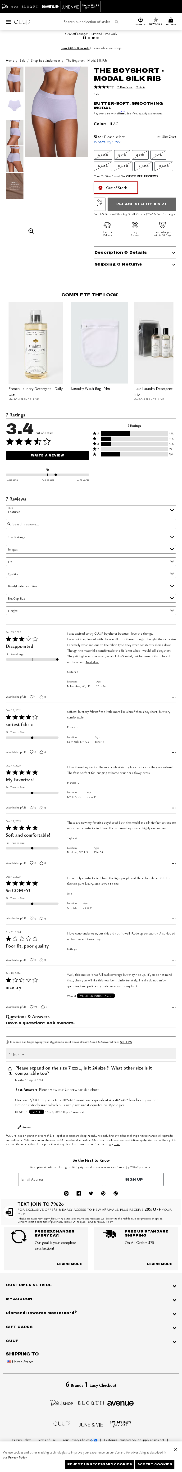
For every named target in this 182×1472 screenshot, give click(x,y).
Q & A (140, 87)
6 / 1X (123, 166)
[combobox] (91, 21)
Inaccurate (79, 1112)
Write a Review (47, 455)
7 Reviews (124, 87)
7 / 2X (143, 166)
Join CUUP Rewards (75, 48)
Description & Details (121, 252)
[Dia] (61, 1402)
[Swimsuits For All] (120, 1423)
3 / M (140, 155)
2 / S (122, 155)
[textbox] (91, 1032)
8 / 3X (164, 166)
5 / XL (103, 166)
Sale (22, 60)
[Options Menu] (173, 697)
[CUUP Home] (22, 21)
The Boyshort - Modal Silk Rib (86, 60)
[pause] (84, 38)
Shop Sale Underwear (45, 60)
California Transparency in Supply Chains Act (134, 1440)
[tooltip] (10, 6)
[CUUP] (62, 1424)
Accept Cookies (154, 1464)
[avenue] (120, 1402)
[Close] (175, 1448)
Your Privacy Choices (76, 1440)
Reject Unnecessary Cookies (99, 1464)
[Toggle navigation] (8, 21)
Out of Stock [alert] (116, 187)
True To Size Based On (126, 176)
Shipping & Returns (118, 264)
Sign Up (134, 1179)
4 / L (158, 155)
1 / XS (103, 155)
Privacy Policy (21, 1440)
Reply (66, 1112)
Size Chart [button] (169, 136)
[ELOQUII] (91, 1402)
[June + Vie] (91, 1424)
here (117, 1144)
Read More (92, 662)
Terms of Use (46, 1440)
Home (10, 60)
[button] (140, 21)
